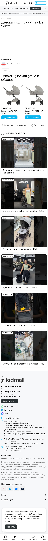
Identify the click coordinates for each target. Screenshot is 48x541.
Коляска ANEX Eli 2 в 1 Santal (34, 112)
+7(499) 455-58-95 (11, 386)
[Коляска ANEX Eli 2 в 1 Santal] (36, 95)
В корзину (11, 117)
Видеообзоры (14, 13)
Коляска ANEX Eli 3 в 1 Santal (10, 112)
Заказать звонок (9, 401)
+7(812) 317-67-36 (10, 391)
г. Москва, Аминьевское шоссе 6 (17, 432)
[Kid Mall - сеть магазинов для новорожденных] (11, 3)
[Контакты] (30, 3)
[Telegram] (10, 488)
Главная (4, 13)
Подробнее (35, 8)
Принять (10, 527)
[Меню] (3, 3)
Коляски (5, 70)
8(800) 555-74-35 (10, 396)
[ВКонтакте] (16, 488)
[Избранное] (21, 85)
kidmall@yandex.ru (11, 418)
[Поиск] (25, 3)
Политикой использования (29, 516)
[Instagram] (3, 488)
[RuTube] (22, 488)
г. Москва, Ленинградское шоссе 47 (19, 425)
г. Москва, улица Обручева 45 (16, 423)
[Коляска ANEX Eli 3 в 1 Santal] (12, 95)
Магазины (42, 3)
